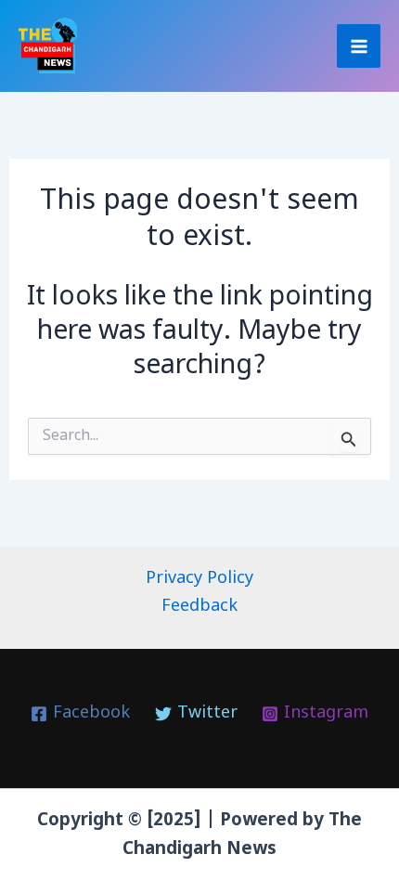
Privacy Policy (199, 578)
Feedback (199, 606)
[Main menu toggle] (358, 46)
